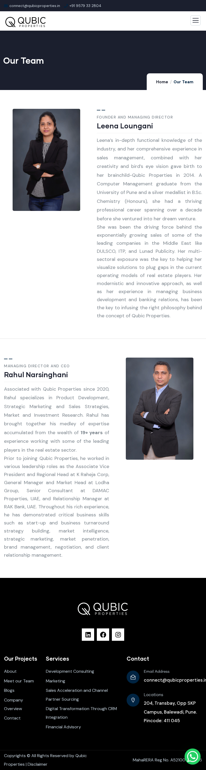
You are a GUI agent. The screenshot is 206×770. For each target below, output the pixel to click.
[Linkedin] (88, 634)
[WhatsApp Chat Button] (193, 757)
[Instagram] (118, 634)
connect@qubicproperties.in (34, 5)
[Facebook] (103, 634)
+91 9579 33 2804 (85, 5)
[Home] (103, 608)
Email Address (157, 672)
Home (162, 82)
